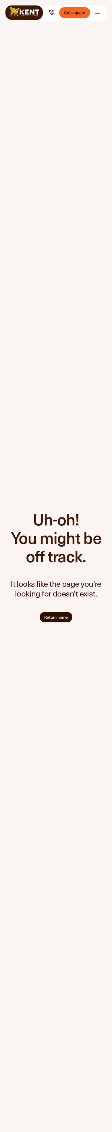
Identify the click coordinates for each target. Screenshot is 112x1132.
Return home (56, 617)
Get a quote (74, 12)
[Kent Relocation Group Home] (24, 13)
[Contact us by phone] (51, 12)
